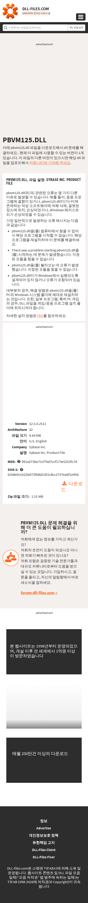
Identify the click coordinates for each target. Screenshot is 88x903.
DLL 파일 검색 (76, 27)
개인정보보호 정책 (43, 835)
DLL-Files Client (44, 849)
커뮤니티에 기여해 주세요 (49, 162)
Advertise (43, 828)
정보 (43, 821)
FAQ (40, 315)
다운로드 (72, 487)
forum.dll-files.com (37, 592)
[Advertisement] (44, 91)
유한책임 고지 (43, 842)
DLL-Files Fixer (44, 857)
